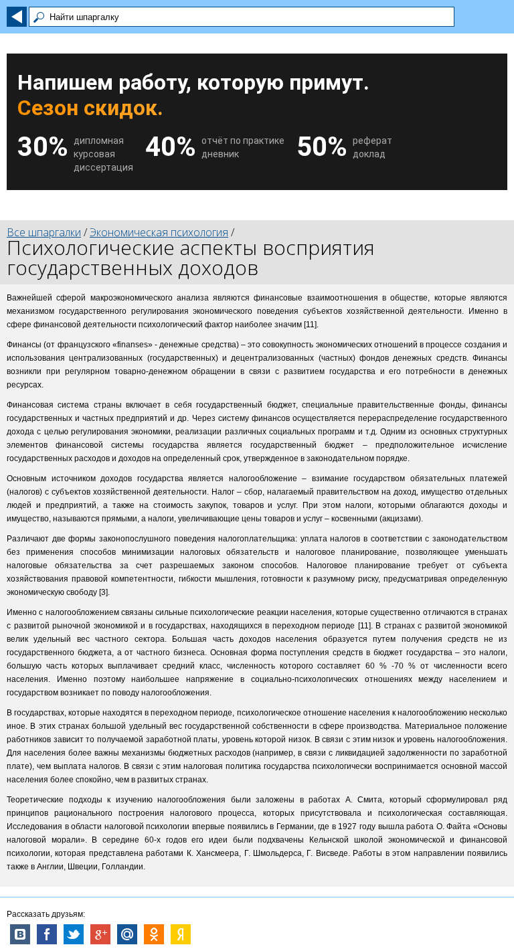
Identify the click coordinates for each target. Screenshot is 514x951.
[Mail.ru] (127, 934)
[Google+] (100, 934)
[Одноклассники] (154, 934)
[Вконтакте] (20, 934)
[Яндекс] (181, 934)
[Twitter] (74, 934)
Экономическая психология (159, 232)
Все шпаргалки (44, 232)
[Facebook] (47, 934)
